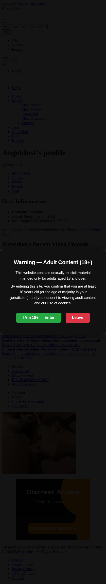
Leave (77, 317)
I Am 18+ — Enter (38, 317)
